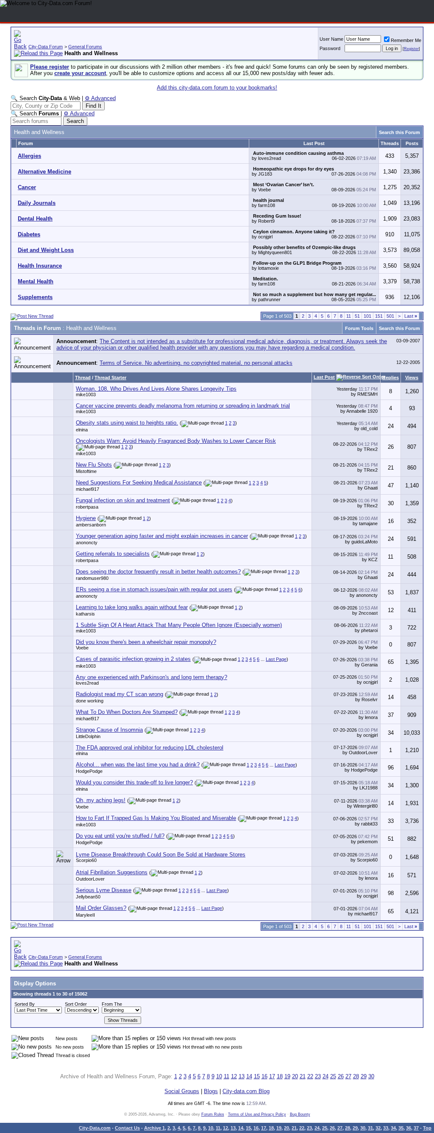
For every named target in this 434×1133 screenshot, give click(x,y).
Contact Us (127, 1127)
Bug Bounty (300, 1114)
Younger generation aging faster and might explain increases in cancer (162, 536)
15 (257, 1076)
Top (427, 1127)
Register (411, 49)
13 (242, 1076)
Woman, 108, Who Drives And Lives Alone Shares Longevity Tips (156, 389)
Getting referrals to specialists (113, 554)
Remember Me (406, 40)
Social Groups (181, 1091)
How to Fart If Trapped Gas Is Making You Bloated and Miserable (156, 818)
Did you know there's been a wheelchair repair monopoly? (146, 642)
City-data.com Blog (246, 1091)
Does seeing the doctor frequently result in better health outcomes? (158, 571)
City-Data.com (95, 1127)
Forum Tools (359, 328)
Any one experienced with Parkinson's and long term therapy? (151, 677)
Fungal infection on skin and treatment (123, 500)
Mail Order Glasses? (101, 908)
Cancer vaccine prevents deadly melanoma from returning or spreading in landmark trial (183, 406)
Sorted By (24, 1004)
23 (318, 1076)
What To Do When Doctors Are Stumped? (127, 712)
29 (364, 1076)
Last (410, 316)
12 (234, 1076)
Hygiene (86, 518)
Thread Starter (110, 377)
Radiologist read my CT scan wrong (119, 694)
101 (367, 316)
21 (303, 1076)
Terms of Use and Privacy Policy (257, 1114)
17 (272, 1076)
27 (348, 1076)
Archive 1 (154, 1127)
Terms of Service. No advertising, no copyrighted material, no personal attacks (196, 363)
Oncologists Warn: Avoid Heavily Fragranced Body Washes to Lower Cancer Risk (176, 441)
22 (310, 1076)
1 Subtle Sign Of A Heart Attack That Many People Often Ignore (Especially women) (179, 625)
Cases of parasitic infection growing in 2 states (133, 659)
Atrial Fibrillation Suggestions (111, 872)
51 (357, 316)
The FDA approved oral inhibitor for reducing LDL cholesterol (149, 747)
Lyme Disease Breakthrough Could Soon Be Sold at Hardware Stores (160, 854)
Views (411, 377)
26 (341, 1076)
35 (400, 1127)
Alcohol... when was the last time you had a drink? (138, 764)
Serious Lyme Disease (103, 890)
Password (330, 48)
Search (75, 121)
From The (112, 1004)
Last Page (276, 659)
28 (356, 1076)
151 (379, 316)
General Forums (85, 46)
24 (325, 1076)
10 (219, 1076)
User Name (331, 39)
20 (295, 1076)
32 (378, 1127)
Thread (83, 377)
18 (280, 1076)
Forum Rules (212, 1114)
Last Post (324, 377)
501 (390, 316)
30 (371, 1076)
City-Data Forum (45, 46)
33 (385, 1127)
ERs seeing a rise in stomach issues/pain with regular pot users (154, 589)
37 (416, 1127)
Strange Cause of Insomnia (109, 730)
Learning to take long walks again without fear (132, 607)
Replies (390, 377)
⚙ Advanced (100, 98)
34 (393, 1127)
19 (287, 1076)
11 (348, 316)
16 (264, 1076)
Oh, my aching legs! (100, 800)
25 (333, 1076)
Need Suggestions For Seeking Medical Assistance (139, 482)
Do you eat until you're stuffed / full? (120, 836)
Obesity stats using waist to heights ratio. (127, 423)
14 (249, 1076)
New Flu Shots (94, 465)
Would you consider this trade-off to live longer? (134, 782)
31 (370, 1127)
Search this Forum (399, 132)
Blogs (211, 1091)
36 (408, 1127)
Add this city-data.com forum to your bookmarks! (217, 87)
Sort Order (76, 1004)
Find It (93, 106)
